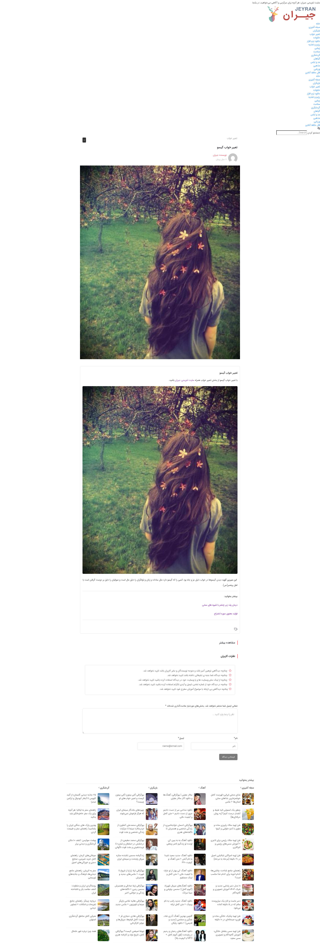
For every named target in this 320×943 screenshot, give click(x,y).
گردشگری (315, 55)
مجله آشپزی (314, 27)
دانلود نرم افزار (313, 41)
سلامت (316, 51)
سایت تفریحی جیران (184, 380)
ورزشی (317, 69)
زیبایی (317, 48)
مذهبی (316, 65)
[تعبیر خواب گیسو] (160, 262)
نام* (236, 738)
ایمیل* (181, 738)
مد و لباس (315, 62)
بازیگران (316, 30)
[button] (160, 128)
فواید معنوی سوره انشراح (226, 613)
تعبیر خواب (315, 34)
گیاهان (317, 58)
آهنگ (202, 788)
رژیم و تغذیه (314, 44)
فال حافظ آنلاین (312, 72)
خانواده (316, 37)
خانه (318, 23)
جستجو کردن (314, 133)
